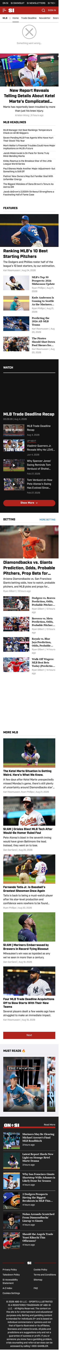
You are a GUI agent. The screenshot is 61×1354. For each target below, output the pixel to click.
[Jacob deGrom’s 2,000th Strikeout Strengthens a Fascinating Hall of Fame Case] (29, 193)
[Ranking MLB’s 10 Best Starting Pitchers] (29, 243)
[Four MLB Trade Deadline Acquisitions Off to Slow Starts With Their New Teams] (29, 994)
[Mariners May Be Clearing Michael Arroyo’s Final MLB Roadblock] (29, 1141)
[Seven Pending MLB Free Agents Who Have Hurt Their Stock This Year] (29, 139)
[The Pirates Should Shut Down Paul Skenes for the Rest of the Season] (29, 345)
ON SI (5, 3)
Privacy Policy (10, 1270)
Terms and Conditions (45, 1275)
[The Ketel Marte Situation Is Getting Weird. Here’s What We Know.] (29, 766)
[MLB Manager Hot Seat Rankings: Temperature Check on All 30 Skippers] (29, 132)
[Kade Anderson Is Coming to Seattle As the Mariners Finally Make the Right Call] (29, 305)
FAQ (36, 1288)
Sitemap (38, 1280)
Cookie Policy (40, 1270)
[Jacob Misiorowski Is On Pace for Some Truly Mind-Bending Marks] (29, 155)
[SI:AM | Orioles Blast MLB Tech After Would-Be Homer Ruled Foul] (29, 824)
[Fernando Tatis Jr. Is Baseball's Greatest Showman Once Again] (29, 882)
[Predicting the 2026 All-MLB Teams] (29, 325)
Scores (56, 18)
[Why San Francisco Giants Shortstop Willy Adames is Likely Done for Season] (29, 1181)
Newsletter (45, 18)
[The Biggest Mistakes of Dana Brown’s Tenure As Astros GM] (29, 186)
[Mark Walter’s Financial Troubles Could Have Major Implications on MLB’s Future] (29, 147)
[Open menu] (5, 10)
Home (16, 18)
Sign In (52, 10)
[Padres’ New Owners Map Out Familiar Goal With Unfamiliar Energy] (29, 178)
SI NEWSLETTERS (36, 3)
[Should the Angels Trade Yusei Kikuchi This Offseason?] (29, 1241)
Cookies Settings (11, 1293)
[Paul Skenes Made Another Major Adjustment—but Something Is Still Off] (29, 170)
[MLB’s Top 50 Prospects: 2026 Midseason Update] (29, 284)
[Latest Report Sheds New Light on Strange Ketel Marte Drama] (29, 1161)
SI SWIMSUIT (17, 3)
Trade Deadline (29, 18)
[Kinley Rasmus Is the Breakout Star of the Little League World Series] (29, 162)
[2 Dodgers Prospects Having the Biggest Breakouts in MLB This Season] (29, 1201)
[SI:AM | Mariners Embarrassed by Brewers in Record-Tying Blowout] (29, 938)
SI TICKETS (53, 3)
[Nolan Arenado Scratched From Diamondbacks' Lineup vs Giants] (29, 1221)
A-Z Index (7, 1288)
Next (29, 1035)
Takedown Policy (11, 1275)
